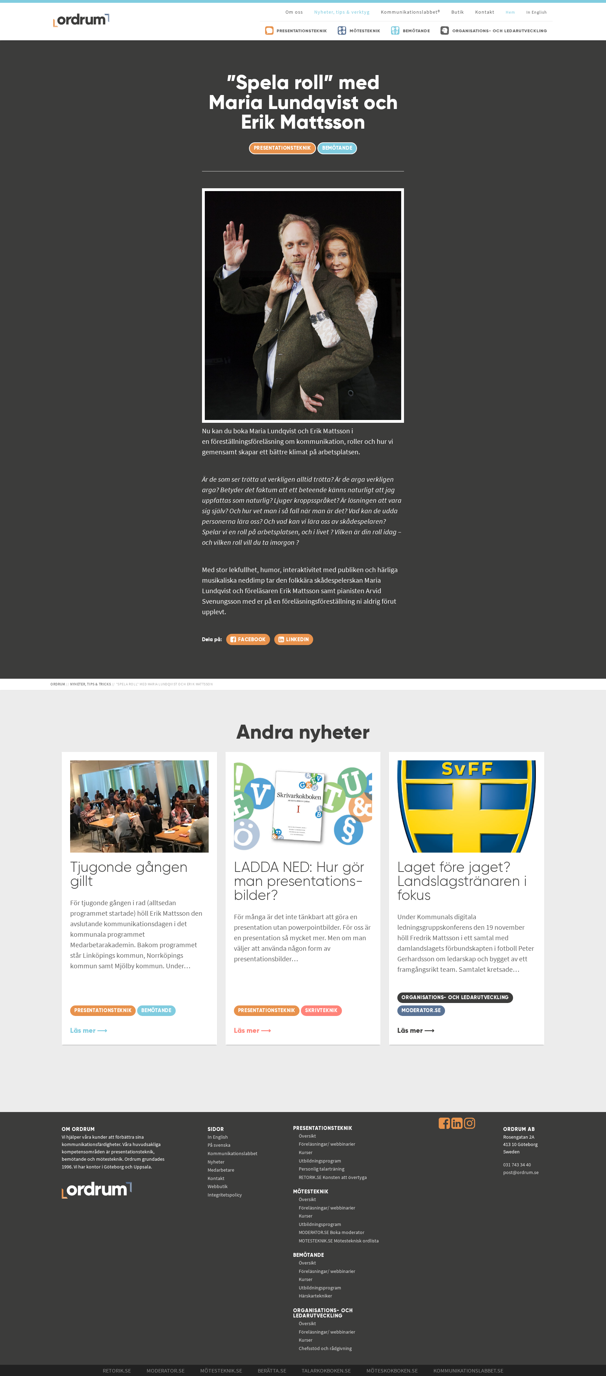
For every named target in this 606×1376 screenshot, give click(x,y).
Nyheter (216, 1162)
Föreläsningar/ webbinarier (327, 1144)
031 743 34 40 (517, 1164)
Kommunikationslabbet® (410, 12)
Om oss (294, 12)
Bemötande (308, 1255)
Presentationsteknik (322, 1128)
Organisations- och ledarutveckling (323, 1313)
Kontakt (484, 12)
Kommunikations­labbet (232, 1153)
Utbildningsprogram (320, 1161)
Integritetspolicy (225, 1195)
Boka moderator (331, 1232)
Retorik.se (117, 1370)
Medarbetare (221, 1170)
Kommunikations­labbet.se (468, 1370)
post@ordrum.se (521, 1172)
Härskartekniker (315, 1296)
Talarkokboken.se (326, 1370)
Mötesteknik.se (221, 1370)
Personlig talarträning (321, 1169)
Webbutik (218, 1186)
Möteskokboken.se (392, 1370)
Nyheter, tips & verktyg (342, 12)
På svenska (219, 1145)
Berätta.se (272, 1370)
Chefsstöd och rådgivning (325, 1348)
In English (218, 1137)
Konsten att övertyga (333, 1177)
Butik (457, 12)
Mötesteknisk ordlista (339, 1241)
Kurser (305, 1152)
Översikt (307, 1136)
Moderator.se (165, 1370)
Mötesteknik (311, 1191)
